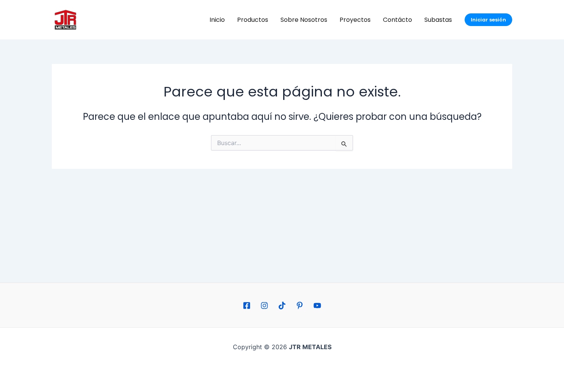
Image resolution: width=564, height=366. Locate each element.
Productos (252, 19)
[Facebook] (247, 305)
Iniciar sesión (488, 19)
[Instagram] (264, 305)
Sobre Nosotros (303, 19)
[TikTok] (282, 305)
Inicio (217, 19)
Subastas (438, 19)
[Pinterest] (299, 305)
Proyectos (355, 19)
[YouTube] (317, 305)
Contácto (397, 19)
